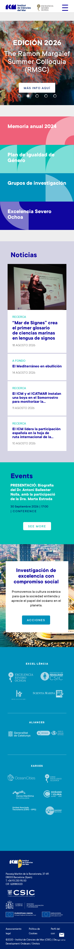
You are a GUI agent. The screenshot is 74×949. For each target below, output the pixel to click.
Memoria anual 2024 (32, 127)
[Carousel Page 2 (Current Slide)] (28, 96)
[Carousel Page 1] (19, 96)
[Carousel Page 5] (55, 96)
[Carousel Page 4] (46, 96)
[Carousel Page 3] (37, 96)
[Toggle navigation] (64, 7)
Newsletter (61, 935)
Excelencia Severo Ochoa (29, 214)
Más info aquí (37, 88)
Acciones (36, 620)
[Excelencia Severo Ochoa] (45, 7)
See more (37, 526)
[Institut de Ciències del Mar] (18, 7)
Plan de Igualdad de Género (31, 158)
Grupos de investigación (37, 183)
